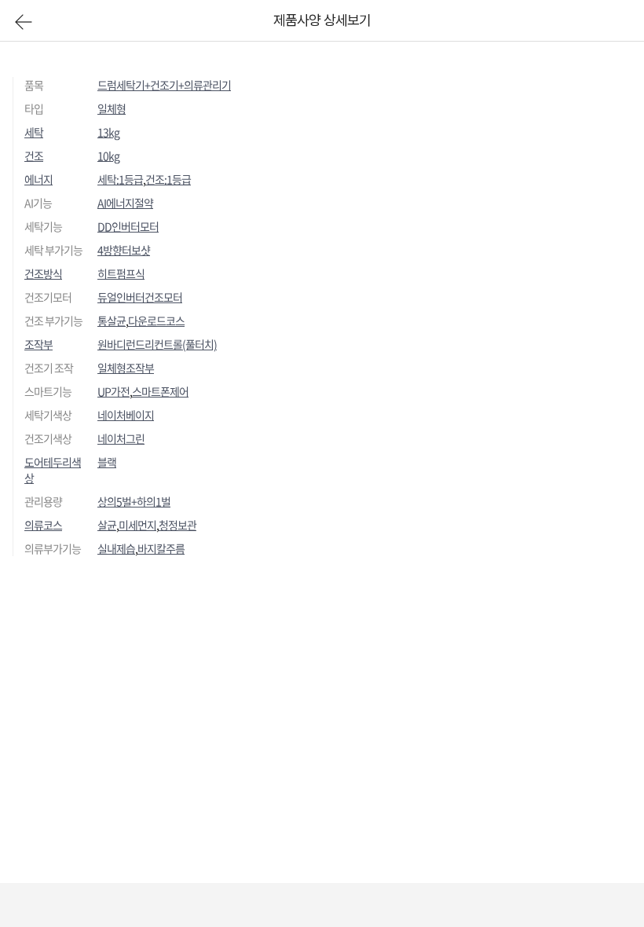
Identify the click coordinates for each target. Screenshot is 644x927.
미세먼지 (137, 525)
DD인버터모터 (128, 226)
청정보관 (177, 525)
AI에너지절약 (125, 203)
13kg (108, 132)
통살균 (111, 320)
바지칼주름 (161, 548)
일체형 (111, 108)
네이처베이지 (125, 415)
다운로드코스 (156, 320)
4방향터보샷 (123, 250)
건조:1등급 (168, 179)
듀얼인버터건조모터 (139, 297)
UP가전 (113, 391)
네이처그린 (121, 438)
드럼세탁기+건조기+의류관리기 (164, 85)
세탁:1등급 (120, 179)
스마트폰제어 (160, 391)
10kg (108, 155)
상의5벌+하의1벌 (133, 501)
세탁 (33, 132)
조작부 (38, 344)
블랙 (106, 462)
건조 (33, 155)
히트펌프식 (121, 273)
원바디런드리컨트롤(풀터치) (157, 344)
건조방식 (43, 273)
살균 (106, 525)
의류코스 (43, 525)
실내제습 (116, 548)
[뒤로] (24, 22)
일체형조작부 (125, 368)
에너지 (38, 179)
